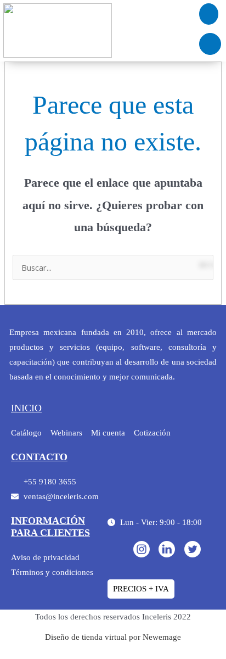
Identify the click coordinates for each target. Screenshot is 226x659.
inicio (26, 408)
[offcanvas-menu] (208, 14)
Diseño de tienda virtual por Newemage (113, 637)
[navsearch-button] (210, 44)
